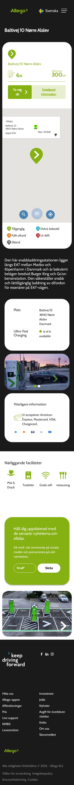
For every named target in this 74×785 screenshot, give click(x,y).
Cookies (33, 779)
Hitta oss (7, 693)
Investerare (46, 693)
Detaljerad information (48, 92)
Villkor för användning (16, 773)
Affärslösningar (12, 706)
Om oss (44, 728)
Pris (4, 712)
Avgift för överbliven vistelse (52, 714)
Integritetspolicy (42, 773)
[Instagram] (52, 654)
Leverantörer (10, 730)
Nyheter (44, 706)
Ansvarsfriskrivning (14, 779)
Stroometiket (47, 734)
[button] (35, 386)
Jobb (42, 699)
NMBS (6, 724)
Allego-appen (11, 699)
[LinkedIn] (47, 654)
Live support (10, 718)
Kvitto (42, 722)
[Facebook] (41, 654)
